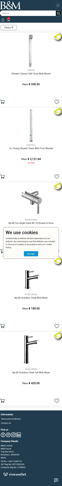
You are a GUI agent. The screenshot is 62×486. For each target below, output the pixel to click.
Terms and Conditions (11, 418)
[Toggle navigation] (58, 5)
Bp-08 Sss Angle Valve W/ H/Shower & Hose (31, 223)
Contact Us (6, 423)
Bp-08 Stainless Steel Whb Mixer (31, 297)
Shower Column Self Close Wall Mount (31, 73)
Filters (7, 27)
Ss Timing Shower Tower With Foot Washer (31, 148)
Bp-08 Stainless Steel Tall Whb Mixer (31, 372)
